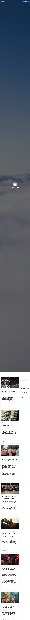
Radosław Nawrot (15, 187)
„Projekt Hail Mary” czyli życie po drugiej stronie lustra (9, 424)
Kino (2, 422)
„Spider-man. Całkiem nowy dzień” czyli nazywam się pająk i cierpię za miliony (25, 383)
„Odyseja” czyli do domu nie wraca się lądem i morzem (25, 393)
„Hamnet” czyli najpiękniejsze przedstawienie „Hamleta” (9, 497)
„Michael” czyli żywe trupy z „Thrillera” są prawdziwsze (9, 392)
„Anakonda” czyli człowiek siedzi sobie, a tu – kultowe (8, 532)
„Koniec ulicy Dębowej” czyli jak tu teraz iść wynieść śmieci (25, 380)
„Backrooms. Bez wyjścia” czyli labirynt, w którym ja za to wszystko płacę (25, 389)
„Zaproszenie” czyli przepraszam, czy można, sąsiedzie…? (24, 386)
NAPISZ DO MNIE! (26, 1)
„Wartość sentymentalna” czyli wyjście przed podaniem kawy (9, 460)
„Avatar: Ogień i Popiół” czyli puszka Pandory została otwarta (9, 570)
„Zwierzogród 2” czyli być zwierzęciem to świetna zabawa (8, 607)
